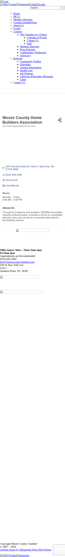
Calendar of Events (37, 37)
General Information (30, 67)
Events (16, 28)
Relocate (17, 58)
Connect (17, 31)
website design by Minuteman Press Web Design (25, 549)
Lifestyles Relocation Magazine (36, 76)
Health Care (26, 70)
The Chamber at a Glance (33, 34)
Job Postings (26, 73)
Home (16, 13)
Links (23, 79)
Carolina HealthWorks (25, 22)
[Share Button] (59, 120)
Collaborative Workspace (33, 52)
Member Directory (23, 19)
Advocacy (25, 55)
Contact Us (32, 40)
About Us (18, 25)
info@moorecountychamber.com (17, 262)
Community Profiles (30, 61)
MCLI (16, 16)
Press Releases (27, 49)
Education (25, 64)
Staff (29, 43)
